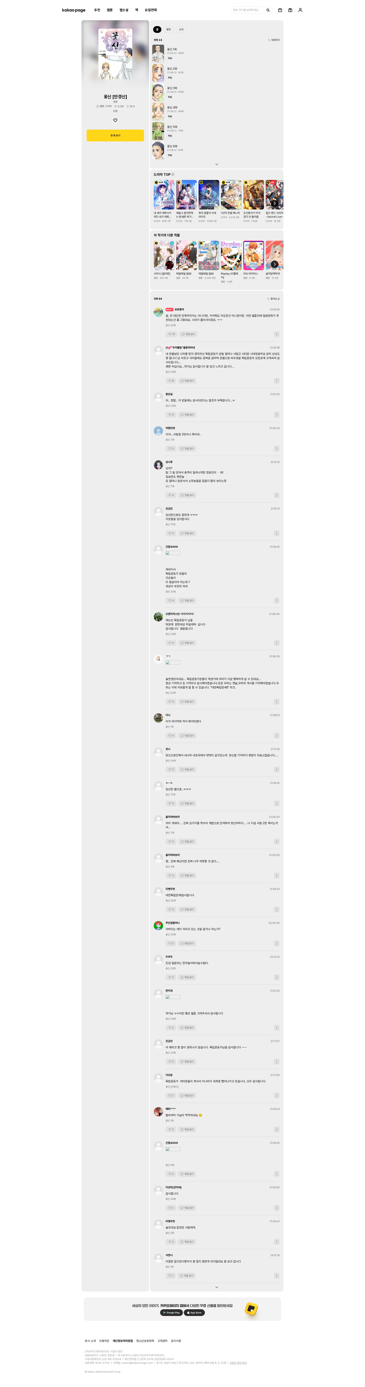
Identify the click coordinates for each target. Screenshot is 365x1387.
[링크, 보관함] (280, 10)
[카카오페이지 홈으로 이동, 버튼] (73, 10)
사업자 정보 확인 (238, 1362)
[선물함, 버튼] (290, 10)
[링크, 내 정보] (300, 10)
